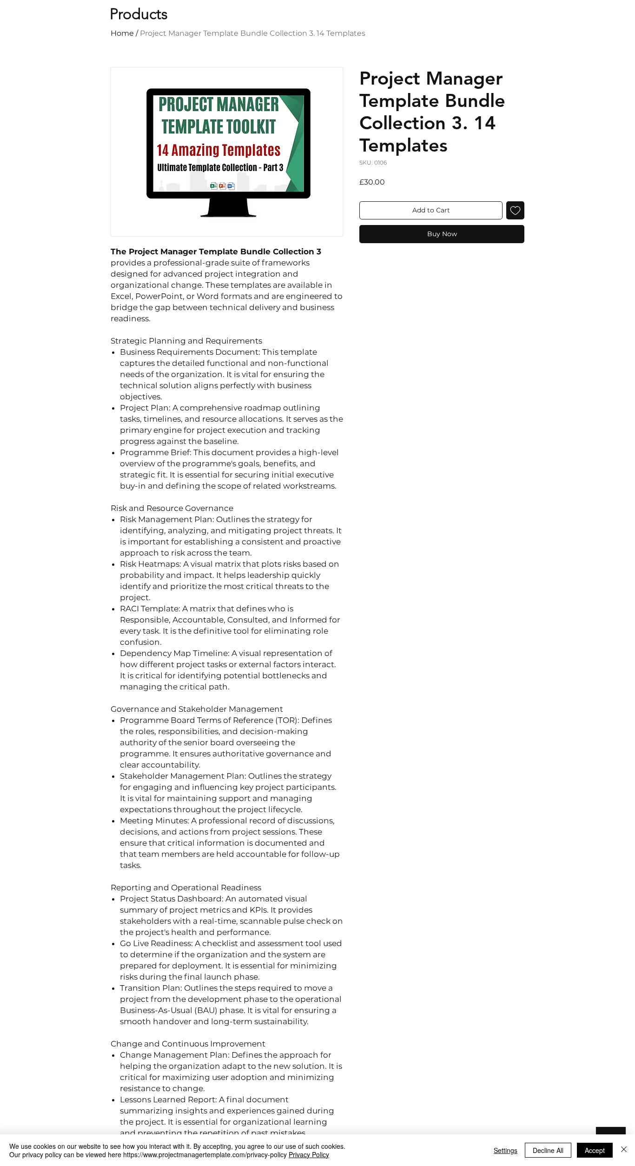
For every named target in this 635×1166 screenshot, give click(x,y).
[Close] (623, 1150)
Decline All (548, 1150)
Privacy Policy (309, 1154)
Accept (595, 1150)
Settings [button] (505, 1150)
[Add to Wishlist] (515, 210)
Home (122, 33)
